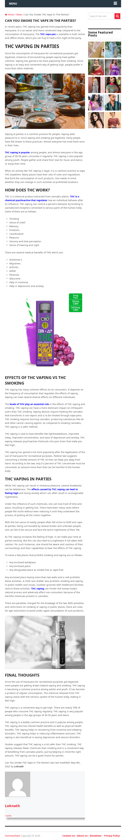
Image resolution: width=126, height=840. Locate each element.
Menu (13, 3)
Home (10, 14)
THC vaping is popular (18, 152)
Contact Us (68, 835)
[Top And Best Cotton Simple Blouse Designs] (113, 120)
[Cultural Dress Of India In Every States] (113, 50)
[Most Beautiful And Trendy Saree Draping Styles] (96, 85)
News (19, 14)
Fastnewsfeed (12, 835)
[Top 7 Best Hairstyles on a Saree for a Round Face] (96, 103)
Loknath (12, 805)
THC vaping (37, 588)
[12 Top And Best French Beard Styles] (113, 103)
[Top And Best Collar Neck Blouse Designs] (113, 85)
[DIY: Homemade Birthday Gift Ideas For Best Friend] (96, 50)
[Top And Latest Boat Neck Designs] (96, 67)
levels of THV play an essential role (29, 404)
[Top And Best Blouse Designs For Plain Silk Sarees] (113, 67)
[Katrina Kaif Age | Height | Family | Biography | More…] (96, 120)
